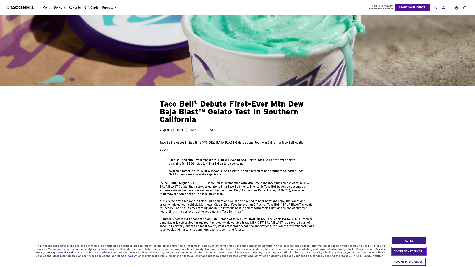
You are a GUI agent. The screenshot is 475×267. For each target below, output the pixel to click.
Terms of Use (125, 256)
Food (193, 130)
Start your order (412, 7)
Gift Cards (91, 7)
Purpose (108, 7)
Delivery (59, 7)
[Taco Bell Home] (20, 7)
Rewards (75, 7)
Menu (46, 7)
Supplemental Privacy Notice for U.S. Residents (81, 252)
